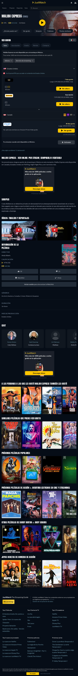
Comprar (46, 45)
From (29, 626)
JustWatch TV (57, 626)
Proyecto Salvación (9, 626)
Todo (5, 45)
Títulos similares (65, 31)
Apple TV (55, 620)
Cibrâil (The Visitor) (34, 656)
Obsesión (6, 622)
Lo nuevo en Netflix (9, 641)
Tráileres (50, 31)
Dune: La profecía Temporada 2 (63, 641)
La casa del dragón (33, 617)
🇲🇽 (71, 40)
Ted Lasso (30, 623)
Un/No (29, 614)
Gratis (26, 45)
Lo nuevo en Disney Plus (11, 653)
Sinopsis (39, 31)
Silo (28, 620)
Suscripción (15, 45)
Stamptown (31, 648)
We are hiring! (8, 602)
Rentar (35, 45)
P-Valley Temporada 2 (59, 661)
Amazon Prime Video (59, 617)
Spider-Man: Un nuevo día (12, 619)
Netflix (54, 614)
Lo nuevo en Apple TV (10, 650)
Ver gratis (26, 31)
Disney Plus (56, 623)
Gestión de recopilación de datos (43, 601)
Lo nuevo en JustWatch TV (12, 656)
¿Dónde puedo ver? (10, 31)
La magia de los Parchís (35, 644)
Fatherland (31, 641)
